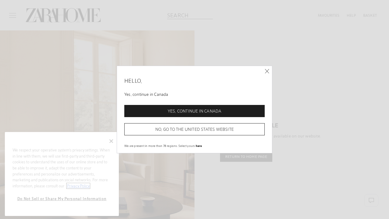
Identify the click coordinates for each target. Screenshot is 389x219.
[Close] (267, 71)
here (199, 146)
